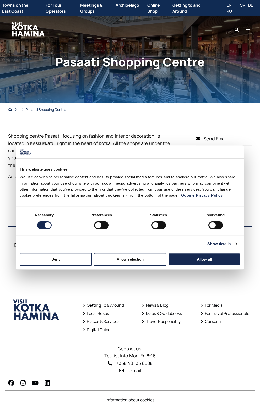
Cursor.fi (213, 321)
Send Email (215, 139)
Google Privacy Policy (202, 195)
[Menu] (248, 29)
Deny (55, 259)
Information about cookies (130, 400)
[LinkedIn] (47, 382)
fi (236, 5)
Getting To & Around (105, 305)
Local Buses (96, 313)
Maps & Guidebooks (162, 313)
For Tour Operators (56, 8)
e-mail (134, 370)
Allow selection (130, 259)
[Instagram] (23, 382)
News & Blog (157, 305)
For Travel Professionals (227, 313)
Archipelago (127, 5)
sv (243, 5)
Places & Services (103, 321)
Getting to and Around (186, 8)
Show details (219, 244)
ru (229, 11)
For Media (214, 305)
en (229, 5)
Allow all (204, 259)
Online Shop (153, 8)
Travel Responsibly (163, 321)
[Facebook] (11, 382)
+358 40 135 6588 (134, 363)
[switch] (101, 225)
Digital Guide (98, 329)
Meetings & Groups (91, 8)
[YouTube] (35, 382)
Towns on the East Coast (15, 8)
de (250, 5)
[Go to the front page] (36, 329)
